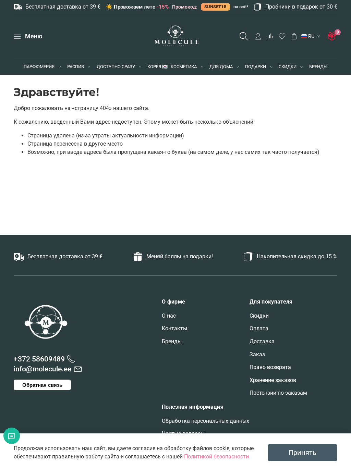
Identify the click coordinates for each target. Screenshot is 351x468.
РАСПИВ (75, 66)
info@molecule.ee (42, 369)
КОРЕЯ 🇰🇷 (157, 66)
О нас (169, 315)
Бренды (172, 341)
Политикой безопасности (216, 456)
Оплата (259, 328)
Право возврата (270, 367)
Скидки (259, 315)
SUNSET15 (215, 6)
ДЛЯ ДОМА (221, 66)
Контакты (174, 328)
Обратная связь (42, 385)
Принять (302, 452)
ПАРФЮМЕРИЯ (39, 66)
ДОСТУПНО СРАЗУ (116, 66)
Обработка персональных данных (205, 421)
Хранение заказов (273, 380)
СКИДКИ (287, 66)
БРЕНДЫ (318, 66)
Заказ (257, 354)
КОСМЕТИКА (184, 66)
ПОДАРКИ (255, 66)
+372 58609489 (39, 359)
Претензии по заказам (278, 393)
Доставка (262, 341)
